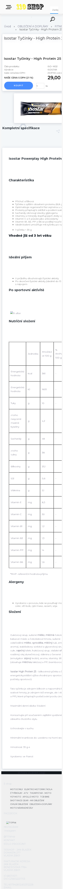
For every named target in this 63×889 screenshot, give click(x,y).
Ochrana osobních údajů (31, 772)
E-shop (9, 8)
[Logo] (30, 7)
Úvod (7, 26)
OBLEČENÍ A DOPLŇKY (33, 26)
